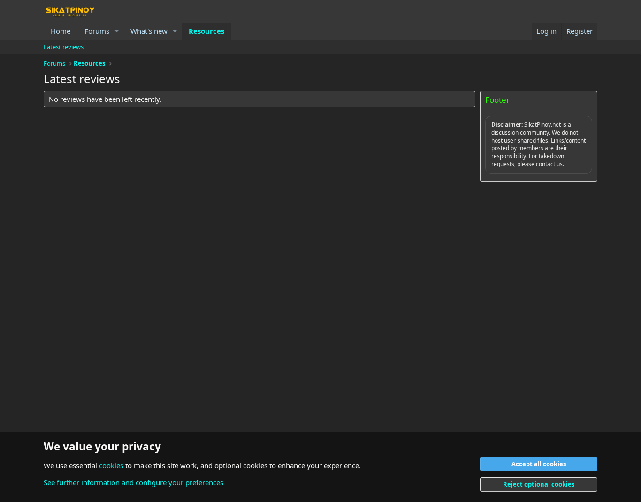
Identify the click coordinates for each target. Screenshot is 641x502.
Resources (206, 31)
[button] (116, 31)
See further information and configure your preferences (133, 482)
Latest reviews (64, 47)
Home (60, 31)
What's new (149, 31)
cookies (111, 465)
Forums (96, 31)
